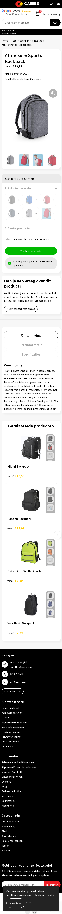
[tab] (31, 335)
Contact (6, 717)
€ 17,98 (15, 528)
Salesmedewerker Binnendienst (19, 762)
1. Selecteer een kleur (19, 188)
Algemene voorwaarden (14, 722)
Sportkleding (9, 836)
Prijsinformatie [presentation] (31, 345)
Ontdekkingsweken (12, 776)
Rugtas (38, 40)
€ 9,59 (15, 581)
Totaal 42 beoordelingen (16, 14)
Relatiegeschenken (12, 840)
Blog (4, 786)
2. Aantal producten (18, 228)
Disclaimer (7, 746)
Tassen (5, 845)
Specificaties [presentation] (30, 354)
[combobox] (26, 22)
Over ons (6, 781)
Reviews (16, 10)
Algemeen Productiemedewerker (19, 767)
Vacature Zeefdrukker (13, 771)
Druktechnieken (10, 741)
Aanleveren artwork (12, 712)
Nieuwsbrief (8, 805)
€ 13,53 (15, 476)
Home (5, 40)
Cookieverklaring (11, 732)
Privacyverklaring (11, 736)
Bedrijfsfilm (8, 800)
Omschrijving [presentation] (31, 335)
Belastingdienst (10, 707)
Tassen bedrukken (21, 40)
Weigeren (29, 902)
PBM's (5, 831)
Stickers (6, 850)
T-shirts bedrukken (12, 791)
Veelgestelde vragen (13, 727)
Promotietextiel (11, 821)
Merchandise (8, 796)
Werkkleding (8, 826)
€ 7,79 (15, 633)
